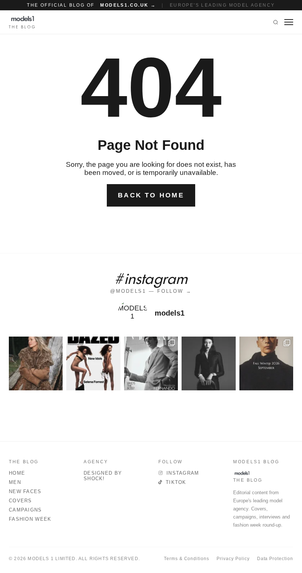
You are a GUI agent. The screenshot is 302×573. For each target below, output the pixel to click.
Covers (20, 500)
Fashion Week (30, 519)
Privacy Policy (233, 558)
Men (15, 482)
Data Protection (275, 558)
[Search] (275, 22)
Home (17, 473)
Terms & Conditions (186, 558)
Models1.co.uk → (128, 5)
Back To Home (151, 195)
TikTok (176, 482)
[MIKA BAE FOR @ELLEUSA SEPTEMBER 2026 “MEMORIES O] (208, 363)
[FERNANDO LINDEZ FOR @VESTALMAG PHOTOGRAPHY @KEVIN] (151, 363)
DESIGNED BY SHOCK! (103, 475)
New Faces (25, 491)
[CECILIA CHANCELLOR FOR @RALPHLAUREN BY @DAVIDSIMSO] (36, 363)
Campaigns (25, 510)
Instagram (182, 473)
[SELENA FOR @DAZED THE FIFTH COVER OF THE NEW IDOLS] (93, 363)
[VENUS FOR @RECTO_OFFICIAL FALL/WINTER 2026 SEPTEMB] (266, 363)
